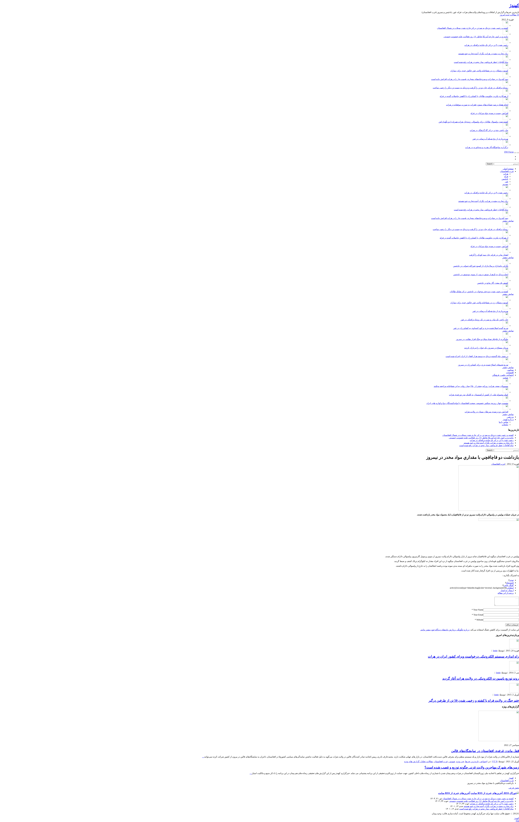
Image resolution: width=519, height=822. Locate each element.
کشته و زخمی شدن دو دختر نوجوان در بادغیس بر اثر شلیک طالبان (479, 291)
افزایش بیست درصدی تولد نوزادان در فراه (489, 113)
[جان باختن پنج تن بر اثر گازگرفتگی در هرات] (505, 128)
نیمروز (505, 184)
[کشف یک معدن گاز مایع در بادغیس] (505, 280)
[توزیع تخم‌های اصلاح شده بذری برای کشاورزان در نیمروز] (505, 362)
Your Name (478, 610)
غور (506, 181)
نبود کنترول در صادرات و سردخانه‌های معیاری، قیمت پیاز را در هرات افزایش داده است (469, 79)
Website (479, 620)
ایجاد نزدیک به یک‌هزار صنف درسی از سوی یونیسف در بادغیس (480, 274)
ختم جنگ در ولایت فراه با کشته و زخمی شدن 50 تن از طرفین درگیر (474, 700)
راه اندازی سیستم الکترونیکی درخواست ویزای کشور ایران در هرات (473, 656)
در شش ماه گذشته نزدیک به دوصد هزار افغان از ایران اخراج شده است (477, 356)
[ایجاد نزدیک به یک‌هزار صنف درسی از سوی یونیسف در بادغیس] (505, 272)
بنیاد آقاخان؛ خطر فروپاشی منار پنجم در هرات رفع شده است (481, 62)
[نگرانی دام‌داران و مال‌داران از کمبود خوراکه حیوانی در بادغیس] (505, 263)
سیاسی (510, 370)
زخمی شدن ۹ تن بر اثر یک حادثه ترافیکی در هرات (486, 45)
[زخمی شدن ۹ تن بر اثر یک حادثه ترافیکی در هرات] (505, 42)
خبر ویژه (460, 761)
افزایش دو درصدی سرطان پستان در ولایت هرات (486, 412)
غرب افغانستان (507, 171)
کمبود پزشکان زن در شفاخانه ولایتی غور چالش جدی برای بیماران (479, 71)
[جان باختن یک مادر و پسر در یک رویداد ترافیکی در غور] (505, 317)
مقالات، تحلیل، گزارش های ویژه (418, 761)
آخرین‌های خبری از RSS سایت (454, 793)
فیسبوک (510, 583)
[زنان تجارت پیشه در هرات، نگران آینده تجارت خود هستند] (505, 51)
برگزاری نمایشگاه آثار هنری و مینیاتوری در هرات (486, 147)
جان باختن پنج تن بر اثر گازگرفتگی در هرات (489, 130)
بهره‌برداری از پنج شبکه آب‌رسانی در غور (490, 139)
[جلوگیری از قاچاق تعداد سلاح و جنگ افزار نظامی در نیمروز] (505, 337)
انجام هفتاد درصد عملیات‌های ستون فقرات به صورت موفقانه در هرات (477, 105)
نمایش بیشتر (508, 221)
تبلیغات (505, 424)
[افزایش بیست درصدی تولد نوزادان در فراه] (505, 111)
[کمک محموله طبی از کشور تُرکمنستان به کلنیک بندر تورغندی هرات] (505, 392)
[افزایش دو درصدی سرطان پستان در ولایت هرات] (505, 409)
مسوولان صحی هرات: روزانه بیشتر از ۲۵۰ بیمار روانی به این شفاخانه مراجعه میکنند (471, 386)
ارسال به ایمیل (507, 590)
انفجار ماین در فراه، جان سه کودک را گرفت (488, 255)
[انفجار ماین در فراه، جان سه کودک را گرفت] (505, 252)
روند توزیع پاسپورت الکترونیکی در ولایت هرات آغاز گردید (480, 678)
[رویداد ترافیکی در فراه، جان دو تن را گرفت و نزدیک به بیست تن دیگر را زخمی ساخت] (505, 85)
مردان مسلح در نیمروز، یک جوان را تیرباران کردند (486, 348)
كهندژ (514, 5)
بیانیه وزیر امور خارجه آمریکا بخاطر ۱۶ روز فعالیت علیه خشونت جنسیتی (475, 36)
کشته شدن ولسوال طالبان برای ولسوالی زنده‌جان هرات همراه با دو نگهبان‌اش (473, 122)
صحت (505, 378)
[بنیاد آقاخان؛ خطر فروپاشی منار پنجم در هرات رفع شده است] (505, 59)
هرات (505, 174)
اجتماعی (483, 761)
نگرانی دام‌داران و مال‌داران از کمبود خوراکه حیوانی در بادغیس (480, 266)
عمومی (452, 761)
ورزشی (510, 417)
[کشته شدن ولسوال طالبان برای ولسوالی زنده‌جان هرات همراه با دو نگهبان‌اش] (505, 119)
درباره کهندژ (508, 419)
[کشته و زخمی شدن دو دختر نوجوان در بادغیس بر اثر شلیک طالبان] (505, 289)
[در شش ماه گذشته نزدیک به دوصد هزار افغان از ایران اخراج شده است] (505, 354)
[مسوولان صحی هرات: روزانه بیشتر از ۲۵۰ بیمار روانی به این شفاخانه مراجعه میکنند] (505, 383)
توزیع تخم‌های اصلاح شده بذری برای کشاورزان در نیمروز (483, 365)
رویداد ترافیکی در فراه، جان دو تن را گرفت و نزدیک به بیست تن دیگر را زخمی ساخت (470, 88)
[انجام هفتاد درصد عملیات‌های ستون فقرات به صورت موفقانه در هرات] (505, 102)
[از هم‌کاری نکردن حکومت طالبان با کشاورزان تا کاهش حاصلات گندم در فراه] (505, 94)
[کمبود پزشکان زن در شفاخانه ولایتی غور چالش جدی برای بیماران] (505, 68)
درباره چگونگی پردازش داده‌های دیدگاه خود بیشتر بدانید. (444, 630)
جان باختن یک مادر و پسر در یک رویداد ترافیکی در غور (484, 319)
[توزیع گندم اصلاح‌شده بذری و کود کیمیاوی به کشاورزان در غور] (505, 325)
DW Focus (509, 152)
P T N (495, 761)
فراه (506, 176)
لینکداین (510, 588)
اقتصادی (510, 372)
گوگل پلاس (509, 585)
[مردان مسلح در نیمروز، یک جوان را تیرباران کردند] (505, 345)
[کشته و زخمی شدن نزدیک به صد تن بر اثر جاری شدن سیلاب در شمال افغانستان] (505, 25)
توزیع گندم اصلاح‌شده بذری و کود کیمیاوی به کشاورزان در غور (480, 328)
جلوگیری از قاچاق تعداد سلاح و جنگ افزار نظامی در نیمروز (482, 339)
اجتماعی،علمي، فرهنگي (503, 375)
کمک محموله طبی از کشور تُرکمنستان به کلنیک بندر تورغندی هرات (478, 395)
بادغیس (505, 179)
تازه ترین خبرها (472, 761)
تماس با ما (503, 422)
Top (517, 821)
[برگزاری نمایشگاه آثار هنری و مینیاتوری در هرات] (505, 145)
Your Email (478, 615)
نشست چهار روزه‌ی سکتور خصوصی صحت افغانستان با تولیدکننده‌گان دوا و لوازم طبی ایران (467, 403)
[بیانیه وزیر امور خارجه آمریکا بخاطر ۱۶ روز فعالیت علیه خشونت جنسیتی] (505, 34)
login (495, 650)
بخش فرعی (513, 788)
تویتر (512, 580)
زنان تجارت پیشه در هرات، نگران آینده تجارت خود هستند (483, 53)
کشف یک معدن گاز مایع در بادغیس (492, 283)
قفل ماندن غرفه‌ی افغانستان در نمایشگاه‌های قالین (485, 751)
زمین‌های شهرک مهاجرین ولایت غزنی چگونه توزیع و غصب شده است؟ (472, 767)
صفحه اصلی (508, 169)
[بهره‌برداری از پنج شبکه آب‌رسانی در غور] (505, 136)
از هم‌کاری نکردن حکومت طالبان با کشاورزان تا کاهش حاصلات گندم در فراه (474, 96)
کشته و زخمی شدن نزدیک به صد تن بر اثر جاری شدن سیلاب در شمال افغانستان (472, 28)
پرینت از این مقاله (506, 593)
